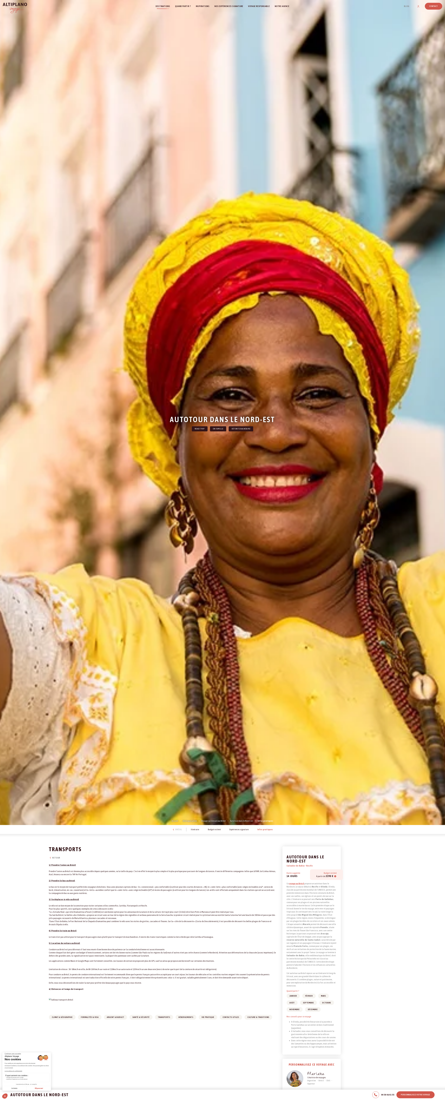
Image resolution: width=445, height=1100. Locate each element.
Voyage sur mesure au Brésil (213, 821)
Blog (406, 6)
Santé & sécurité (141, 1017)
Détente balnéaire (241, 429)
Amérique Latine (190, 821)
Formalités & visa (90, 1017)
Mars (323, 996)
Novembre (294, 1009)
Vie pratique (208, 1017)
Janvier (293, 996)
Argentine (311, 1080)
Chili (328, 1080)
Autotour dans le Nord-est (241, 821)
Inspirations (203, 6)
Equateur (311, 1084)
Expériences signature (239, 829)
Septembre (308, 1003)
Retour (56, 858)
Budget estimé (214, 829)
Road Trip (200, 429)
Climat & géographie (62, 1017)
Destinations (163, 6)
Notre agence (282, 6)
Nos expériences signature (229, 6)
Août (292, 1003)
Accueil (175, 821)
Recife (309, 866)
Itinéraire (195, 829)
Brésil (178, 829)
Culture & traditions (258, 1017)
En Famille (218, 429)
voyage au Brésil (296, 883)
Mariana (315, 1074)
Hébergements (185, 1017)
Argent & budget (115, 1017)
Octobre (326, 1003)
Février (309, 996)
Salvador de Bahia (296, 866)
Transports (164, 1017)
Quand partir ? (183, 6)
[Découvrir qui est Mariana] (295, 1078)
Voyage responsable (259, 6)
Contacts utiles (231, 1017)
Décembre (313, 1009)
